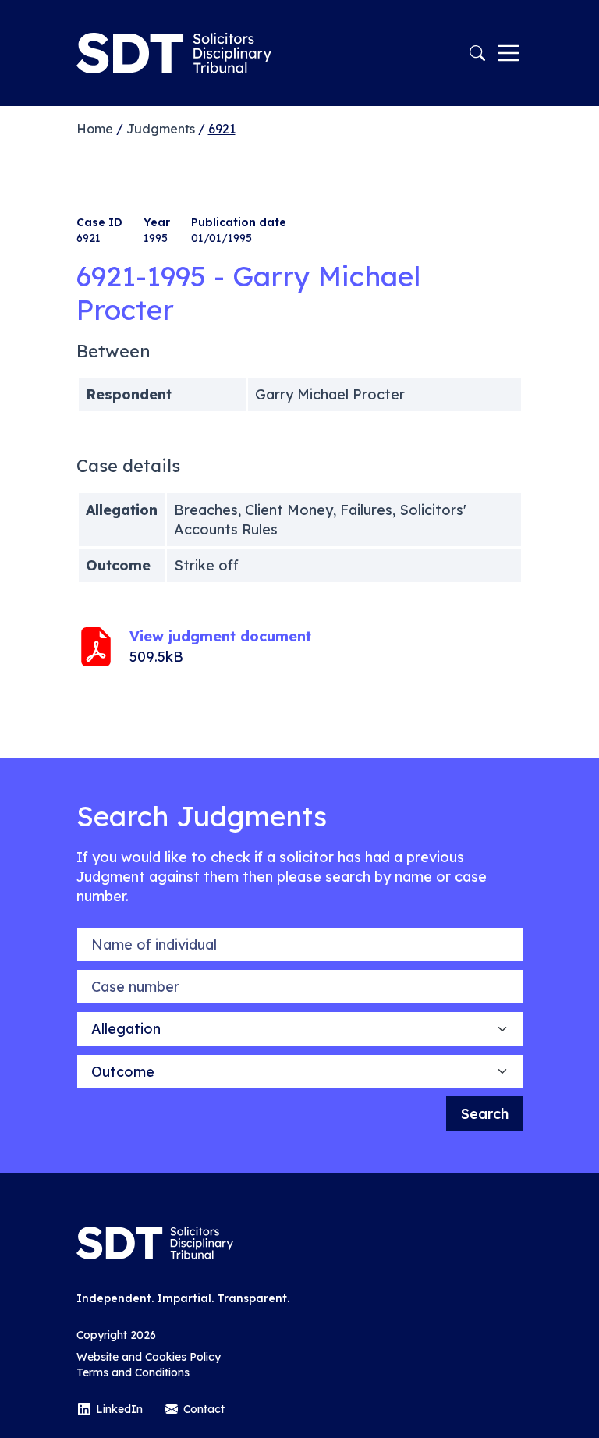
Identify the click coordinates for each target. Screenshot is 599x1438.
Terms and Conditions (133, 1372)
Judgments (160, 129)
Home (94, 129)
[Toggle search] (477, 53)
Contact (204, 1409)
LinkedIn (119, 1409)
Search (485, 1114)
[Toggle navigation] (508, 53)
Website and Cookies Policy (148, 1357)
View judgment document (220, 636)
